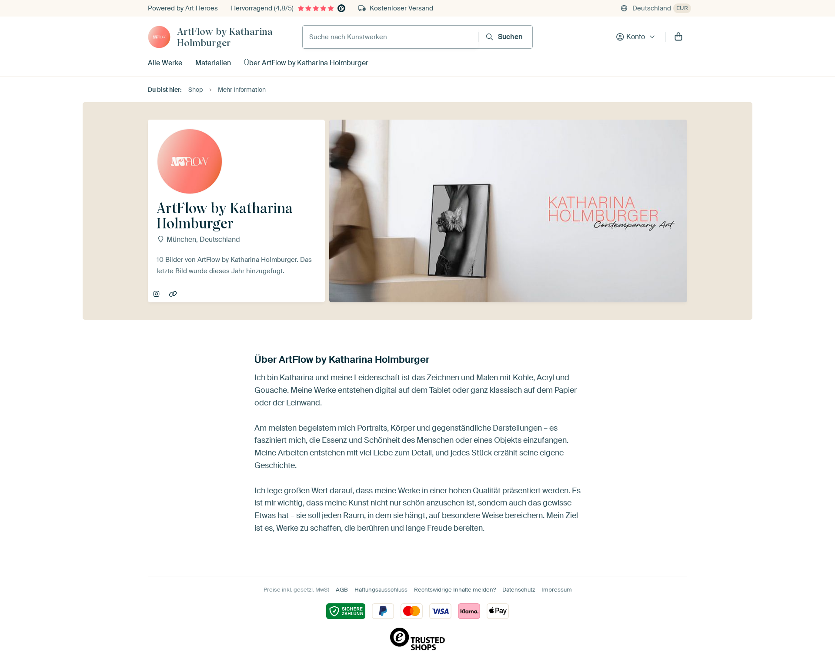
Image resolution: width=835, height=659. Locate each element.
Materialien (213, 62)
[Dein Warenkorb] (678, 37)
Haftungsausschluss (380, 589)
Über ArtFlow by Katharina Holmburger (306, 62)
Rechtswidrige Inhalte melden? (455, 589)
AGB (342, 589)
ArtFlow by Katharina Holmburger (225, 37)
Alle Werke (165, 62)
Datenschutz (518, 589)
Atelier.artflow (157, 294)
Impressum (556, 589)
